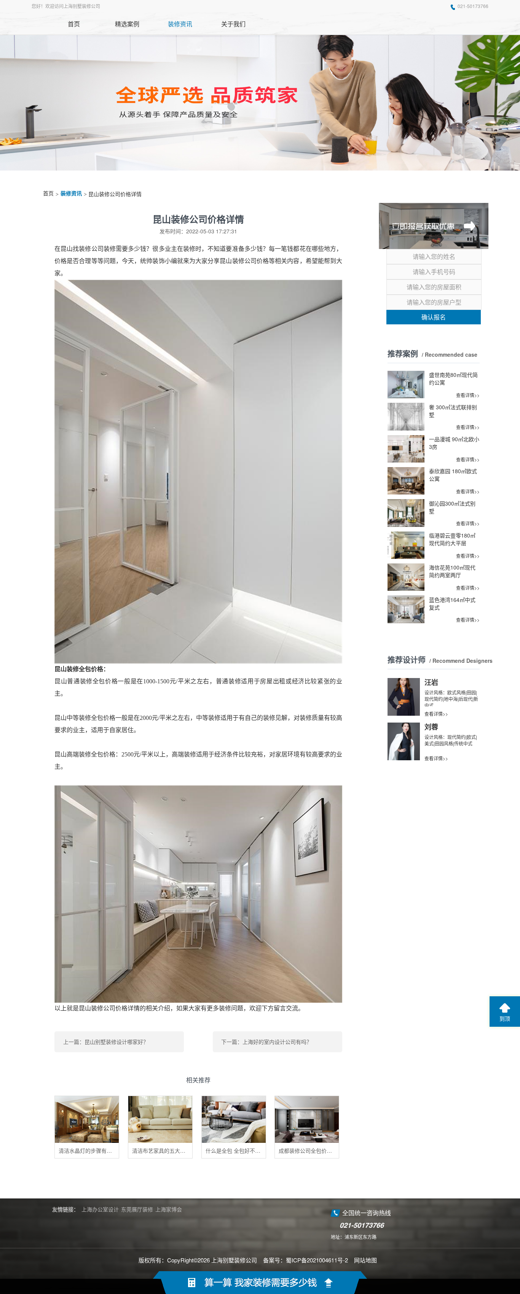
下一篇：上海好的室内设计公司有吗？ (266, 1041)
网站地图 (365, 1260)
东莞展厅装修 (137, 1209)
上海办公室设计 (100, 1209)
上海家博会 (168, 1209)
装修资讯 (71, 193)
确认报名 (433, 317)
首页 (48, 193)
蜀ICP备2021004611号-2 (317, 1260)
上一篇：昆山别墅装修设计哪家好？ (105, 1041)
